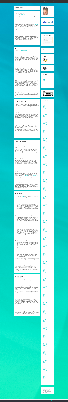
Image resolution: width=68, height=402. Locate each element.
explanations (36, 24)
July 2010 (44, 321)
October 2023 (44, 140)
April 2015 (44, 256)
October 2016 (44, 236)
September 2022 (45, 155)
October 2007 (44, 359)
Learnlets (17, 1)
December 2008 (45, 343)
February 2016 (45, 245)
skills (25, 197)
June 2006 (44, 377)
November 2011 (45, 303)
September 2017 (45, 223)
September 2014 (45, 264)
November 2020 (45, 180)
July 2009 (44, 335)
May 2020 (44, 187)
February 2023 (45, 149)
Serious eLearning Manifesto (31, 176)
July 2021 (44, 171)
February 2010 (45, 327)
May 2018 (44, 214)
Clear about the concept (22, 49)
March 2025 (44, 121)
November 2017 (45, 221)
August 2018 (44, 211)
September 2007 (45, 360)
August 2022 (44, 156)
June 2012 (44, 295)
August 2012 (44, 293)
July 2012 (44, 294)
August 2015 (44, 252)
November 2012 (45, 289)
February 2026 (45, 108)
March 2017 (44, 230)
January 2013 (44, 287)
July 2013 (44, 280)
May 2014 (44, 269)
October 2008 (44, 345)
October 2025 (44, 113)
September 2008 (45, 346)
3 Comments (23, 194)
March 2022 (44, 162)
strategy (23, 196)
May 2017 (44, 228)
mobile (44, 80)
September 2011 (45, 305)
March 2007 (44, 367)
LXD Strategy (19, 276)
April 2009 (44, 338)
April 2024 (44, 133)
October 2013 (44, 277)
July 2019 (44, 198)
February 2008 (45, 354)
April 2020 (44, 188)
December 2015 (45, 247)
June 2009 (44, 336)
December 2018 (45, 206)
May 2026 (44, 105)
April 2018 (44, 215)
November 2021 (45, 166)
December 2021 (45, 165)
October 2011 (44, 304)
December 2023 (45, 138)
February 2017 (45, 231)
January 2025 (44, 123)
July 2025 (44, 116)
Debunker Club (23, 176)
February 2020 (45, 190)
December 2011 (45, 302)
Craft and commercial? (22, 141)
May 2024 (44, 132)
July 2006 (44, 376)
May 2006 (44, 378)
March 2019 (44, 203)
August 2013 (44, 279)
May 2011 (44, 310)
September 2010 (45, 319)
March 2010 (44, 326)
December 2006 (45, 370)
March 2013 (44, 285)
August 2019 (44, 197)
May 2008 (44, 351)
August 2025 (44, 115)
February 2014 (45, 272)
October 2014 (44, 263)
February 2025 (45, 122)
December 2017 (45, 220)
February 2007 (45, 368)
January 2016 (44, 246)
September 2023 (45, 141)
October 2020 (44, 181)
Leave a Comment (24, 14)
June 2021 (44, 172)
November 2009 (45, 330)
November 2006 (45, 371)
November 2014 (45, 262)
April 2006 (44, 379)
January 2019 (44, 205)
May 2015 (44, 255)
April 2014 (44, 270)
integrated (16, 285)
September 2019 (45, 196)
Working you (20, 101)
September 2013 (45, 278)
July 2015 (44, 253)
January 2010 (44, 328)
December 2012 (45, 288)
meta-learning (44, 78)
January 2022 (44, 164)
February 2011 (45, 313)
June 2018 (44, 213)
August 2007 (44, 361)
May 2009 (44, 337)
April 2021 (44, 174)
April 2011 (44, 311)
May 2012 (44, 296)
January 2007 (44, 369)
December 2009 (45, 329)
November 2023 (45, 139)
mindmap (44, 79)
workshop (36, 16)
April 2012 (44, 297)
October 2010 (44, 318)
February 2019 (45, 204)
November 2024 (45, 125)
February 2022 (45, 163)
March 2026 (44, 107)
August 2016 (44, 238)
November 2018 (45, 207)
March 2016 (44, 244)
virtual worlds (44, 86)
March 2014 (44, 271)
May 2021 (44, 173)
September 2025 (45, 114)
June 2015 (44, 254)
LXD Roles (18, 193)
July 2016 (44, 239)
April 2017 (44, 229)
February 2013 (45, 286)
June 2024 (44, 131)
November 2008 (45, 344)
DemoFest (26, 175)
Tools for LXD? (20, 13)
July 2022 (44, 157)
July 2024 (44, 130)
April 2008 (44, 352)
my (18, 311)
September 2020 (45, 182)
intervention (16, 299)
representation (25, 29)
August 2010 (44, 320)
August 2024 (44, 129)
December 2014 (45, 261)
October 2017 (44, 222)
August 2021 (44, 170)
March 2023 (44, 148)
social (43, 81)
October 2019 (44, 195)
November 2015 (45, 248)
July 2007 (44, 362)
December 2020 (45, 179)
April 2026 (44, 106)
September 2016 (45, 237)
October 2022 (44, 154)
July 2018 (44, 212)
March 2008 (44, 353)
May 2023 (44, 146)
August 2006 (44, 375)
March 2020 (44, 189)
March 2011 (44, 312)
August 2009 (44, 334)
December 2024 (45, 124)
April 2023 (44, 147)
